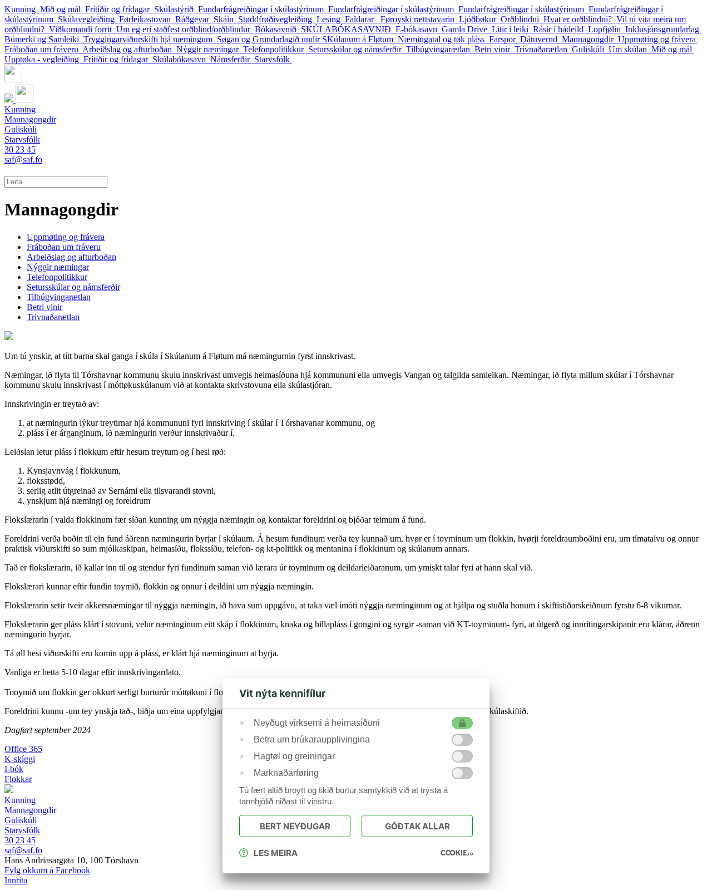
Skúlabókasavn (181, 59)
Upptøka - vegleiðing (43, 59)
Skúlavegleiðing (88, 19)
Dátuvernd (541, 39)
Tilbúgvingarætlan (440, 49)
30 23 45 (20, 149)
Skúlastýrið (176, 9)
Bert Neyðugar (295, 826)
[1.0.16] (457, 852)
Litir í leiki (512, 29)
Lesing (331, 19)
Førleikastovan (147, 19)
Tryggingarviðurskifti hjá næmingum (150, 39)
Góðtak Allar (417, 826)
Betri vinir (494, 49)
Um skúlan (630, 49)
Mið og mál (62, 9)
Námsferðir (232, 59)
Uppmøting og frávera (658, 39)
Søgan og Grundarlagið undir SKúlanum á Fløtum (307, 39)
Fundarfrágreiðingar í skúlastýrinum (263, 9)
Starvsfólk (273, 59)
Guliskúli (590, 49)
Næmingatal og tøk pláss (443, 39)
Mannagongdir (590, 39)
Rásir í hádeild (560, 29)
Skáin (226, 19)
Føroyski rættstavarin (419, 19)
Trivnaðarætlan (543, 49)
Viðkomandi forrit (82, 29)
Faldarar (362, 19)
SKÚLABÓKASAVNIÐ (348, 29)
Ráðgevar (194, 19)
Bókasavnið (278, 29)
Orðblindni (522, 19)
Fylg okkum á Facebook (47, 870)
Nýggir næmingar (209, 49)
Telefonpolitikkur (275, 49)
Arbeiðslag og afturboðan (129, 49)
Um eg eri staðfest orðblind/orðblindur (185, 29)
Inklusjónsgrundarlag (663, 29)
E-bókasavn (418, 29)
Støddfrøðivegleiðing (277, 19)
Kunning (22, 9)
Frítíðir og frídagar (119, 9)
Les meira (276, 853)
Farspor (504, 39)
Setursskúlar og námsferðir (357, 49)
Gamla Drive (467, 29)
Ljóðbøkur (480, 19)
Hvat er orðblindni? (579, 19)
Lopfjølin (606, 29)
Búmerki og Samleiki (43, 39)
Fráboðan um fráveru (43, 49)
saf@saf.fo (23, 159)
